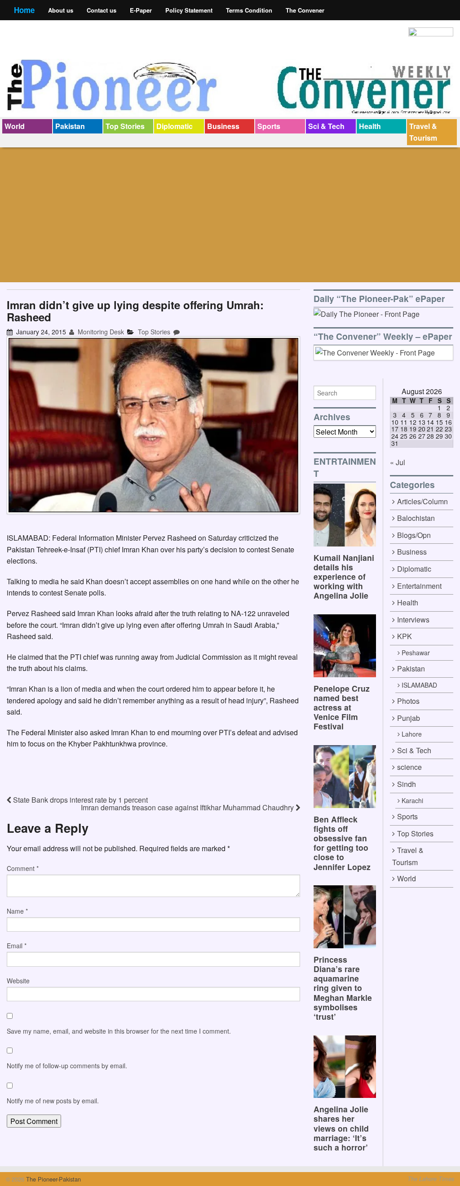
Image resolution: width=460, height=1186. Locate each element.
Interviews (413, 619)
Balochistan (416, 518)
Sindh (406, 784)
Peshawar (416, 652)
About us (60, 10)
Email (17, 945)
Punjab (408, 718)
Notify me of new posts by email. (53, 1100)
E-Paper (141, 10)
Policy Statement (188, 10)
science (409, 767)
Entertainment (419, 586)
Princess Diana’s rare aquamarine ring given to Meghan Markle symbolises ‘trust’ (343, 988)
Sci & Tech (326, 126)
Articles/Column (422, 501)
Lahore (412, 733)
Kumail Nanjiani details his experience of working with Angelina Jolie (344, 576)
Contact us (101, 10)
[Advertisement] (230, 215)
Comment (23, 868)
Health (370, 126)
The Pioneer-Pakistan (52, 1179)
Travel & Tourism (423, 132)
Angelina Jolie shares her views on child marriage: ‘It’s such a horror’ (341, 1127)
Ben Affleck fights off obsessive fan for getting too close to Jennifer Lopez (342, 842)
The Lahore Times (430, 1179)
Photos (408, 701)
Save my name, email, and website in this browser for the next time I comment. (119, 1030)
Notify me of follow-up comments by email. (67, 1065)
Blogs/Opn (414, 535)
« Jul (397, 462)
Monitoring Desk (100, 331)
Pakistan (70, 126)
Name (17, 910)
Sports (268, 126)
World (14, 126)
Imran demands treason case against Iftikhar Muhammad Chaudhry (188, 807)
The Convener (305, 10)
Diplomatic (174, 126)
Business (223, 126)
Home (24, 9)
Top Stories (125, 126)
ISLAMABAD (419, 684)
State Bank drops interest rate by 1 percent (79, 800)
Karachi (412, 800)
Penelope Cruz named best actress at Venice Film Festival (342, 707)
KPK (404, 636)
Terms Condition (249, 10)
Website (18, 980)
